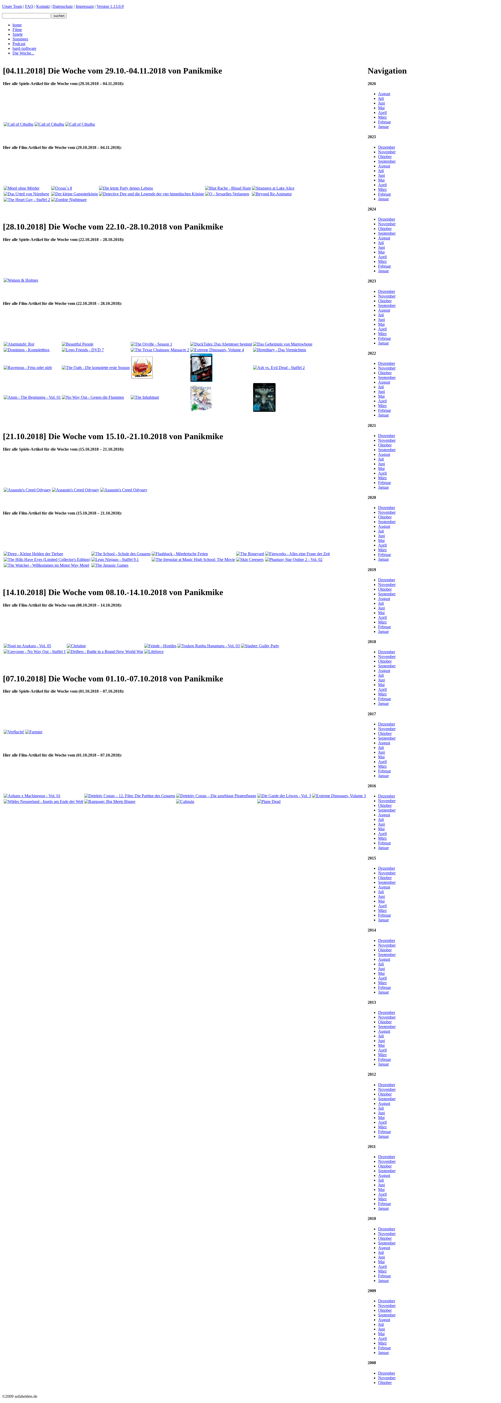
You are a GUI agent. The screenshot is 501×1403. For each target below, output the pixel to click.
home (17, 25)
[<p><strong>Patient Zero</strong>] (201, 380)
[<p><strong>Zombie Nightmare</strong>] (69, 199)
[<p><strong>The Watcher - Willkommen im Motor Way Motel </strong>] (46, 565)
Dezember (386, 147)
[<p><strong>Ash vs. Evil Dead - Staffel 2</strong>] (279, 367)
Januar (383, 126)
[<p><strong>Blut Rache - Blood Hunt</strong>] (228, 188)
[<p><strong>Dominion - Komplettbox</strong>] (27, 350)
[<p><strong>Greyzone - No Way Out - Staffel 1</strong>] (35, 651)
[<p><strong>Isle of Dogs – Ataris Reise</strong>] (142, 378)
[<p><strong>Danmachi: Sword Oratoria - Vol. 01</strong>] (201, 410)
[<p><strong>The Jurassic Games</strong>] (109, 565)
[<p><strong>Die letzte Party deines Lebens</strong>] (126, 188)
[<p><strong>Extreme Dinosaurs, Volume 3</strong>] (339, 796)
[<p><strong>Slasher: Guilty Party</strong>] (260, 646)
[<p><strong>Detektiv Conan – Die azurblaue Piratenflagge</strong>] (216, 796)
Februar (384, 122)
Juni (381, 103)
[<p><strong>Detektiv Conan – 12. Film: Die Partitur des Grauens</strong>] (129, 796)
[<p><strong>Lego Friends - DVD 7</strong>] (83, 350)
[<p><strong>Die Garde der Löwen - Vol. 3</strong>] (284, 796)
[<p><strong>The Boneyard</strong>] (250, 554)
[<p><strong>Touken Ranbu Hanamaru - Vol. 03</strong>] (208, 646)
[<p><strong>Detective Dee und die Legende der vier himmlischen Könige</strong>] (151, 194)
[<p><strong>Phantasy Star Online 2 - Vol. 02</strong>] (294, 559)
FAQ (29, 6)
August (384, 94)
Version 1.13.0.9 (110, 6)
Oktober (385, 156)
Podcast (19, 43)
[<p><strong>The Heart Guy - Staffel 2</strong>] (27, 199)
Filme (17, 29)
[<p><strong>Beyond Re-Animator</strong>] (272, 194)
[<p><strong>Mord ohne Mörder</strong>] (21, 188)
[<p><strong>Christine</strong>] (76, 646)
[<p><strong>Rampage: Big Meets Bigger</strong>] (109, 801)
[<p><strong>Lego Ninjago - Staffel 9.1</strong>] (115, 559)
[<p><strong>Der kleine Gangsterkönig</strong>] (74, 194)
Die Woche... (23, 53)
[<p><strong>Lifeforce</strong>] (154, 651)
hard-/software (24, 48)
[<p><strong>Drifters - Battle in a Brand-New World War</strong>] (105, 651)
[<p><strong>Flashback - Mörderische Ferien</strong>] (180, 554)
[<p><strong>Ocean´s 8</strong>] (61, 188)
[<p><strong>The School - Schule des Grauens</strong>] (121, 554)
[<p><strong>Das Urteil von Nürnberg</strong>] (26, 194)
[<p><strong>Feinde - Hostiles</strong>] (160, 646)
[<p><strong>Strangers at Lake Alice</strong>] (273, 188)
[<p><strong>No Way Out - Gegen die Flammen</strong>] (93, 397)
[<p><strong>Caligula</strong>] (185, 801)
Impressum (85, 6)
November (387, 152)
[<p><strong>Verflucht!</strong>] (14, 732)
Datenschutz (62, 6)
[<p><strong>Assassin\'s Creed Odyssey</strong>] (27, 490)
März (382, 117)
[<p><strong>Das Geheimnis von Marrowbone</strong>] (282, 344)
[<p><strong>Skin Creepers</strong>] (250, 559)
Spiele (18, 34)
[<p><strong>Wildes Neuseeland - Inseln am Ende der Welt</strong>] (43, 801)
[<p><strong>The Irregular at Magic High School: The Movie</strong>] (193, 559)
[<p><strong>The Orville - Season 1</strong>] (151, 344)
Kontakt (43, 6)
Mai (381, 108)
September (387, 161)
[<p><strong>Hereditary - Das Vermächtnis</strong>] (279, 350)
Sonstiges (20, 39)
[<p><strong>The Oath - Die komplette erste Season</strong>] (96, 367)
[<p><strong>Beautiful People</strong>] (77, 344)
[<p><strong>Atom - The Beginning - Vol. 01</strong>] (32, 397)
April (382, 112)
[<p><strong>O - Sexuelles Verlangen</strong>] (227, 194)
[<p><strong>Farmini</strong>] (33, 732)
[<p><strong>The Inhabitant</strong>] (145, 397)
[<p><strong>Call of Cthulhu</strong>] (18, 124)
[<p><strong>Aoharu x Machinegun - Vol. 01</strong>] (32, 796)
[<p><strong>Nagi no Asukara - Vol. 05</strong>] (27, 646)
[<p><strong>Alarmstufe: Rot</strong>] (19, 344)
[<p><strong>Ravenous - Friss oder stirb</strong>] (28, 367)
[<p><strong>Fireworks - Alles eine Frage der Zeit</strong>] (297, 554)
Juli (381, 98)
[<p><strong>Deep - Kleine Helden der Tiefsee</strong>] (33, 554)
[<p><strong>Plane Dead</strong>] (269, 801)
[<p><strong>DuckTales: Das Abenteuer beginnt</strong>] (221, 344)
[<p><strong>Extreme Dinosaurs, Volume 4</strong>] (217, 350)
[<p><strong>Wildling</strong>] (264, 410)
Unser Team (12, 6)
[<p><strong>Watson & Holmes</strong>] (21, 280)
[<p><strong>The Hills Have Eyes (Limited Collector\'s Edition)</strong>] (47, 559)
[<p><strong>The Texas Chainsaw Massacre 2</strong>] (160, 350)
